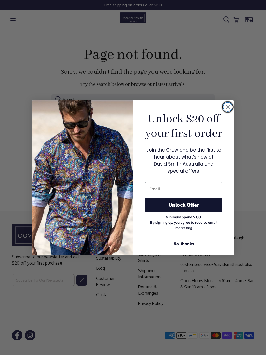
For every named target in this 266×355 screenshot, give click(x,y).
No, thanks (184, 243)
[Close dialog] (227, 106)
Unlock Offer (184, 205)
